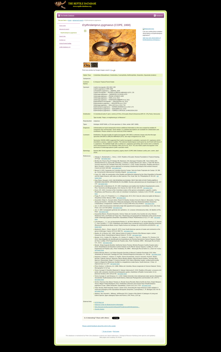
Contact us (62, 40)
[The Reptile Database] (76, 10)
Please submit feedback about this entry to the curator (99, 326)
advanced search (78, 20)
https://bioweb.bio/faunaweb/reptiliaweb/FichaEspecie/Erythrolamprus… (117, 307)
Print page (116, 331)
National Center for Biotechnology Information (109, 304)
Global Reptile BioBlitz (65, 43)
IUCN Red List (99, 302)
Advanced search (64, 29)
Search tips (62, 36)
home (69, 20)
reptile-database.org (64, 47)
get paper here (106, 158)
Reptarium (159, 15)
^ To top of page (107, 331)
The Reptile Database (67, 15)
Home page (62, 25)
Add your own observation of (152, 39)
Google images (99, 309)
